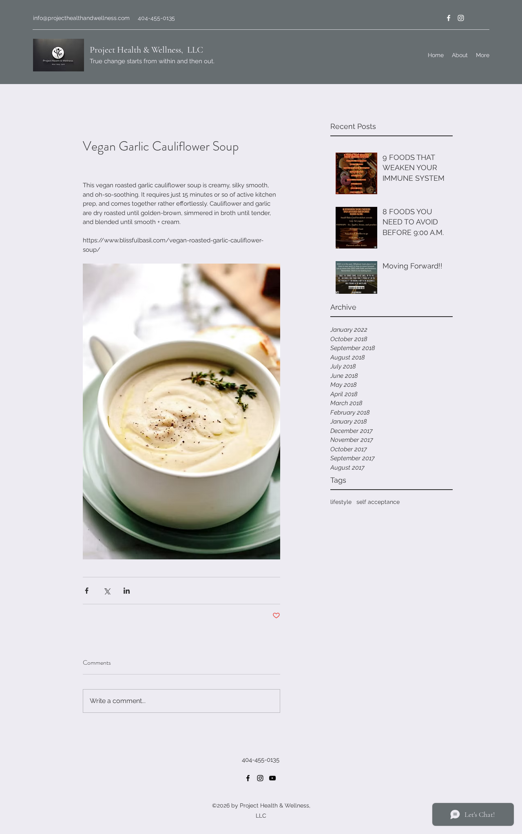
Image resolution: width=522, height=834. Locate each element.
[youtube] (272, 778)
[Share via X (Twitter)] (107, 590)
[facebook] (449, 18)
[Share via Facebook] (87, 590)
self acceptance (378, 502)
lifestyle (341, 502)
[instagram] (461, 18)
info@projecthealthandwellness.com (81, 18)
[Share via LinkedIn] (126, 590)
